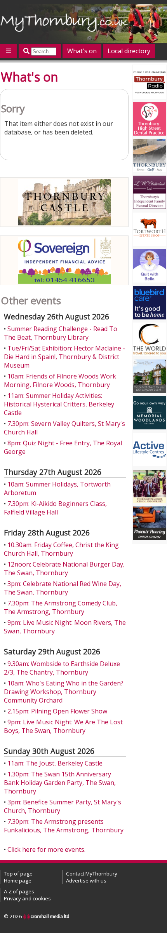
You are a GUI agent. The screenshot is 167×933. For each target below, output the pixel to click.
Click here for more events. (46, 849)
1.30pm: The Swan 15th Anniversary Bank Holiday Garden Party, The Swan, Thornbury (60, 782)
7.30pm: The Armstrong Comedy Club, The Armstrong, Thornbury (60, 607)
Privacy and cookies (27, 898)
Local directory (129, 51)
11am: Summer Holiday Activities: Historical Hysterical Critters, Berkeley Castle (59, 404)
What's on (82, 51)
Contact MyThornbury (91, 873)
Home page (17, 880)
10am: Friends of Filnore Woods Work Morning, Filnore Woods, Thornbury (60, 380)
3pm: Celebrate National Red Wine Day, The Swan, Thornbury (62, 587)
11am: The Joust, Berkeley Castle (55, 763)
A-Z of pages (19, 891)
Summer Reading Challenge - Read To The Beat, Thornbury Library (60, 333)
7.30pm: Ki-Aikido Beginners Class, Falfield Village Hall (55, 507)
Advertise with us (86, 880)
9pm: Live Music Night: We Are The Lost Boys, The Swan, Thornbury (63, 726)
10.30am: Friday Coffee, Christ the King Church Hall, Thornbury (61, 549)
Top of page (18, 873)
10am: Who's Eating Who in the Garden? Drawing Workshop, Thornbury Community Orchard (64, 692)
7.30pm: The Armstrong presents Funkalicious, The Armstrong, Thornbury (64, 825)
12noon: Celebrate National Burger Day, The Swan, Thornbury (64, 568)
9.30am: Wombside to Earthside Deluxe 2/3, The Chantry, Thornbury (62, 668)
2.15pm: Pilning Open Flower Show (57, 711)
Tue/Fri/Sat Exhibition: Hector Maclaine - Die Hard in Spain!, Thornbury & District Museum (64, 357)
